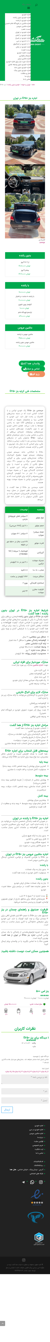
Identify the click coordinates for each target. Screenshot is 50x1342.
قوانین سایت (38, 1111)
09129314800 (38, 1135)
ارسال (7, 1080)
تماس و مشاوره (31, 339)
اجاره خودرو (39, 1095)
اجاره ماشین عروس (36, 1103)
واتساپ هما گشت (30, 334)
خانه (33, 84)
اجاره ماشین (38, 635)
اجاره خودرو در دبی (36, 1099)
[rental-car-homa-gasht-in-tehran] (25, 162)
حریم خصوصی (37, 1115)
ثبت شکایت (39, 1119)
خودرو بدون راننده (13, 84)
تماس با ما (39, 1123)
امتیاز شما (45, 1038)
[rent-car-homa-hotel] (25, 132)
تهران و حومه (25, 84)
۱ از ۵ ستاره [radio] (45, 1041)
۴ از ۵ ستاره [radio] (18, 1041)
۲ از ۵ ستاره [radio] (36, 1041)
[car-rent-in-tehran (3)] (25, 206)
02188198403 (38, 1131)
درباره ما (40, 1107)
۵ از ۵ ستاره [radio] (10, 1041)
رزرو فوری (35, 344)
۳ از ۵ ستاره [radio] (27, 1041)
